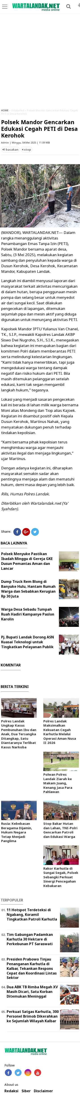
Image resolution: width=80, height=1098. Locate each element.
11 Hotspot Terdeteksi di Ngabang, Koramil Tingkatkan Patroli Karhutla (32, 914)
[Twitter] (35, 532)
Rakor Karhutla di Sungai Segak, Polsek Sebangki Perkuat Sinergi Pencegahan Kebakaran (60, 877)
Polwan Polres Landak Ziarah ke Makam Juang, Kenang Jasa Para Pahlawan (57, 783)
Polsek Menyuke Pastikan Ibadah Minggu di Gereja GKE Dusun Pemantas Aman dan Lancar (27, 561)
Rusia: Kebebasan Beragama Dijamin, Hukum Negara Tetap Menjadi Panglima (16, 832)
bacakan (11, 149)
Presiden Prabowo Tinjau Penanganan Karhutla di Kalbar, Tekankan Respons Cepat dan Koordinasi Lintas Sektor (32, 968)
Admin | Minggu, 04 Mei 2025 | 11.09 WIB (25, 142)
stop (27, 149)
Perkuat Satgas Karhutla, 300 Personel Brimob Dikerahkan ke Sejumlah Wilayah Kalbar (33, 1016)
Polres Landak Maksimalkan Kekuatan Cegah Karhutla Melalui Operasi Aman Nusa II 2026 (59, 732)
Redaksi (11, 1091)
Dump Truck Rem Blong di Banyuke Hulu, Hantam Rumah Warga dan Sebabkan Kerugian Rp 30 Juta (28, 589)
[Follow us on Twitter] (18, 1072)
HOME (4, 110)
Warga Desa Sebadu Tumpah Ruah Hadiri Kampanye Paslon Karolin (27, 614)
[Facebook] (17, 532)
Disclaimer (43, 1091)
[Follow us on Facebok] (8, 1072)
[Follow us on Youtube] (38, 1072)
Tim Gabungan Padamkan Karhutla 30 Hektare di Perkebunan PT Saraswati (30, 939)
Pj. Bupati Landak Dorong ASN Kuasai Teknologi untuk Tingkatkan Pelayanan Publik (27, 642)
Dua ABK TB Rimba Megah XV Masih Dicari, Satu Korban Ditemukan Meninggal (32, 991)
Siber (26, 1091)
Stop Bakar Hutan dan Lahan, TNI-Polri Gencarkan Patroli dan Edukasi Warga (60, 830)
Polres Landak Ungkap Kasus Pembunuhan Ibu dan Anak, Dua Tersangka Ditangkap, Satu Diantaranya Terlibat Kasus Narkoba (18, 734)
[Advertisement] (40, 63)
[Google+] (26, 532)
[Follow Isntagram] (28, 1072)
